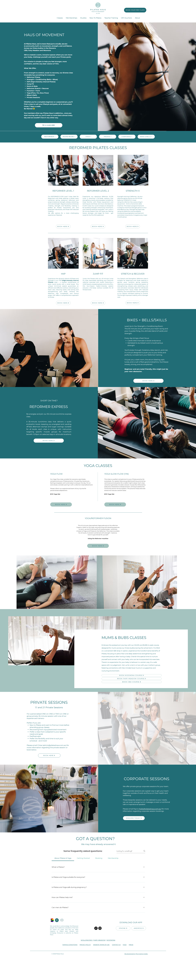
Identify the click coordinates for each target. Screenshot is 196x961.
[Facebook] (96, 928)
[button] (83, 18)
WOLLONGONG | (87, 940)
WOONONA (111, 940)
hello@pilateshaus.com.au (150, 809)
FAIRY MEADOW (99, 940)
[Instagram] (100, 928)
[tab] (63, 858)
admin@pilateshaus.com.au (54, 745)
